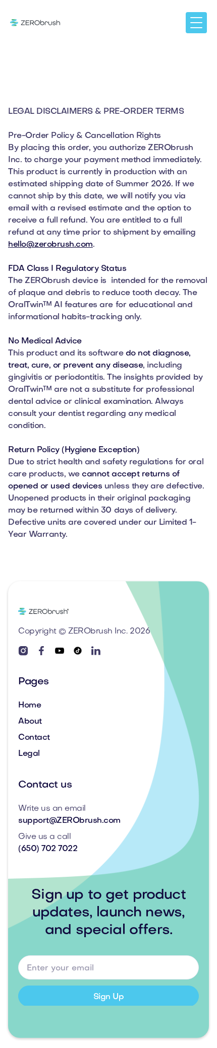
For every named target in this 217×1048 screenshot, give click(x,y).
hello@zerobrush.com (50, 245)
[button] (196, 22)
